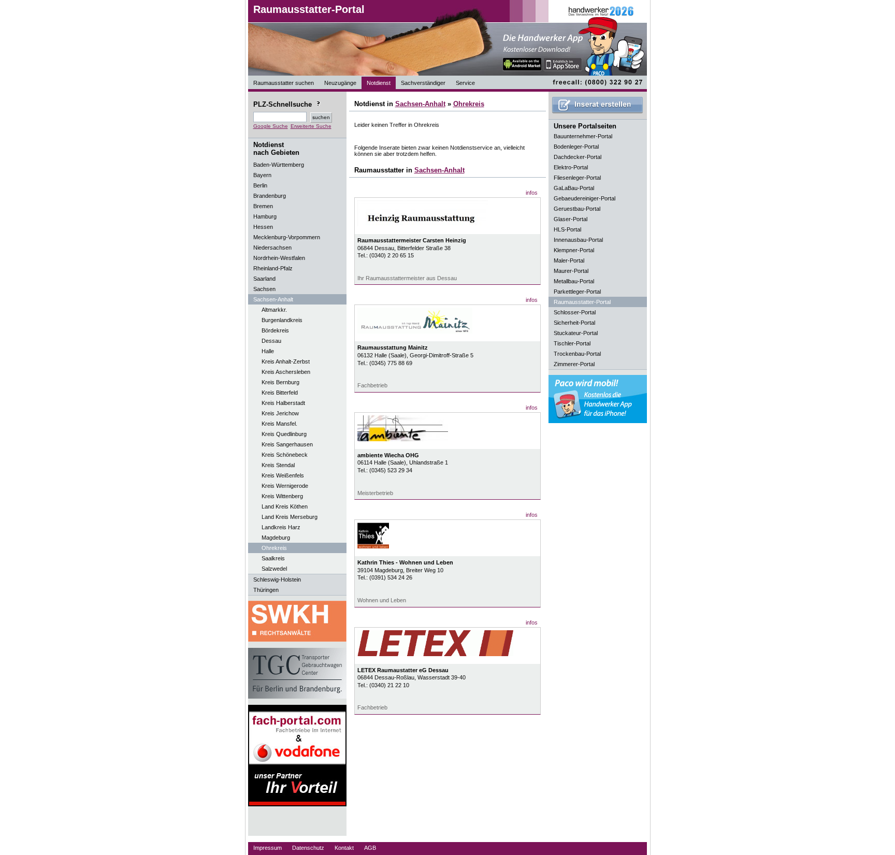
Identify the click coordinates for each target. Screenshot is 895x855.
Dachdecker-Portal (577, 157)
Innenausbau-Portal (578, 240)
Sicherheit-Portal (574, 323)
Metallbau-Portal (574, 281)
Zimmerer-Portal (574, 364)
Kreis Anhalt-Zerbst (286, 361)
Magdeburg (276, 537)
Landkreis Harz (281, 527)
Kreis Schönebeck (285, 455)
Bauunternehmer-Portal (583, 136)
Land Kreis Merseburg (289, 517)
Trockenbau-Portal (577, 354)
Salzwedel (274, 569)
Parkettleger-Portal (577, 291)
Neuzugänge (340, 83)
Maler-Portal (569, 260)
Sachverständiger (423, 83)
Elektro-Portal (571, 167)
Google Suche (270, 126)
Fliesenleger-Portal (577, 178)
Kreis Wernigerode (285, 486)
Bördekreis (275, 330)
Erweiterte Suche (311, 126)
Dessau (271, 341)
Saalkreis (273, 558)
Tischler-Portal (572, 343)
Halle (268, 351)
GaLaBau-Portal (574, 188)
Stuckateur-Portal (576, 333)
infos (532, 193)
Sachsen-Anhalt (420, 104)
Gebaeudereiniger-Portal (584, 198)
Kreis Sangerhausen (287, 444)
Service (465, 83)
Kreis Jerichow (280, 413)
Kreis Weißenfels (283, 475)
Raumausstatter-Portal (309, 9)
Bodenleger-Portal (576, 146)
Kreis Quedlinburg (284, 434)
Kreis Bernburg (280, 382)
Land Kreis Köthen (285, 506)
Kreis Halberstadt (283, 403)
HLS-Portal (567, 229)
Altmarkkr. (274, 310)
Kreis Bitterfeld (280, 392)
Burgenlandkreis (282, 320)
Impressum (267, 848)
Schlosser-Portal (575, 312)
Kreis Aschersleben (286, 372)
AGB (370, 848)
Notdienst (379, 83)
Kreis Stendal (278, 465)
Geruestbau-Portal (577, 209)
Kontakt (344, 848)
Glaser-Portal (570, 219)
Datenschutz (308, 848)
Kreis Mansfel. (279, 424)
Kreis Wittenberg (282, 496)
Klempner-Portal (574, 250)
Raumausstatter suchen (283, 83)
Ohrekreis (274, 548)
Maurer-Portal (571, 271)
